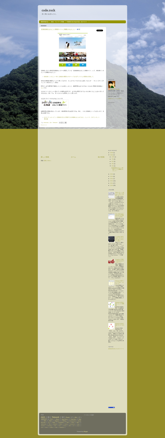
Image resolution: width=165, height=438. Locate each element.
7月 (112, 159)
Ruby (72, 422)
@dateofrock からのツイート (116, 348)
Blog (78, 424)
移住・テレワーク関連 (57, 21)
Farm (60, 425)
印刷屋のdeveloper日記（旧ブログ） (77, 21)
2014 (111, 176)
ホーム (73, 157)
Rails (56, 427)
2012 (111, 181)
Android (66, 424)
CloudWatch (61, 422)
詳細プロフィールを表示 (115, 98)
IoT (74, 425)
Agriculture (65, 419)
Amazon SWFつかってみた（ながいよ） (119, 282)
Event (68, 417)
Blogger (86, 431)
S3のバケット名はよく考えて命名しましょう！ (119, 194)
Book (57, 419)
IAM (70, 425)
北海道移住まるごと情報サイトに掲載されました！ (59, 29)
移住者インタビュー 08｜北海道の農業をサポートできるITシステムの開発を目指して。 (69, 76)
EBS (55, 425)
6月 (112, 161)
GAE (68, 422)
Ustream (55, 424)
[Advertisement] (72, 142)
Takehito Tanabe (115, 89)
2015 (111, 174)
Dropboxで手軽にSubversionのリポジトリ (119, 261)
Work (60, 424)
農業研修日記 (44, 21)
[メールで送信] (60, 122)
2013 (111, 178)
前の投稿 (101, 157)
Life (51, 122)
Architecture (72, 424)
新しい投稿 (45, 157)
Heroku (65, 425)
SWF (78, 422)
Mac (80, 419)
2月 (112, 166)
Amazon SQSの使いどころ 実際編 (119, 304)
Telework (55, 122)
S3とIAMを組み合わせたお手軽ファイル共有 (119, 215)
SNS (45, 421)
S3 (49, 422)
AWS (43, 417)
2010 (111, 185)
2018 (111, 152)
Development (72, 421)
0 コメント (44, 125)
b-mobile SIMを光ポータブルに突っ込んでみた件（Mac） (119, 239)
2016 (111, 155)
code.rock (48, 10)
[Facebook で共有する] (66, 122)
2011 (111, 183)
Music (46, 427)
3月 (112, 163)
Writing (64, 421)
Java (78, 425)
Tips (50, 424)
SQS (50, 421)
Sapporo (57, 421)
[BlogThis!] (62, 122)
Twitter (54, 422)
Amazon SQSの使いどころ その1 (119, 325)
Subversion (43, 424)
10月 (113, 157)
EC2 (52, 419)
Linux (42, 427)
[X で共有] (64, 122)
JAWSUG (44, 419)
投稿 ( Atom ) (47, 160)
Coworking (49, 425)
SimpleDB (62, 427)
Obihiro (51, 427)
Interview (46, 122)
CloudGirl (43, 425)
